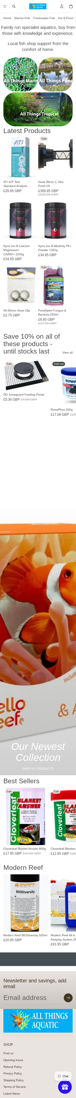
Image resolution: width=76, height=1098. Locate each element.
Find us (8, 1053)
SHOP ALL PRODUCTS (38, 768)
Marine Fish (22, 18)
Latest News (11, 1093)
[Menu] (5, 6)
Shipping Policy (13, 1080)
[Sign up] (68, 997)
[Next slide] (68, 426)
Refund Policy (12, 1067)
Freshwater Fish (44, 18)
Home (7, 18)
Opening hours (13, 1060)
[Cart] (71, 6)
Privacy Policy (12, 1073)
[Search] (14, 6)
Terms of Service (14, 1087)
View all (67, 352)
